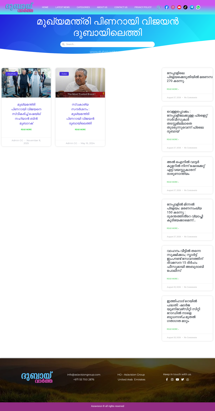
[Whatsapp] (187, 379)
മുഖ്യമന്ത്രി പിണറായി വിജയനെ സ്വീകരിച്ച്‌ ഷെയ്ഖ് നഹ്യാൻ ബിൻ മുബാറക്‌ (26, 114)
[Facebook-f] (167, 379)
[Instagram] (172, 379)
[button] (158, 7)
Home (45, 7)
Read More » (173, 89)
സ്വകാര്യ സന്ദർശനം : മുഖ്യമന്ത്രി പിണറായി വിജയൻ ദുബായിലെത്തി (80, 114)
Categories (83, 7)
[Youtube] (177, 379)
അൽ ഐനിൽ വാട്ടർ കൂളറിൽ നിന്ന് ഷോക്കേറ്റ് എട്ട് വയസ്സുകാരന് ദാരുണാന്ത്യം (186, 168)
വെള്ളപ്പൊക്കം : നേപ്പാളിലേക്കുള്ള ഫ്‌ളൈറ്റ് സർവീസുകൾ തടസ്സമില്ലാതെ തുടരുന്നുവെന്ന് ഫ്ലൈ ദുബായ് (187, 121)
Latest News (63, 7)
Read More (26, 129)
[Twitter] (182, 379)
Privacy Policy (143, 7)
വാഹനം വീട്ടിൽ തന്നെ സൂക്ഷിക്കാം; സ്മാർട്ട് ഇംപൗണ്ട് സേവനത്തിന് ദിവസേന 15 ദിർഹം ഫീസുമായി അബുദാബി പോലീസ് (185, 260)
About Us (102, 7)
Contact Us (120, 7)
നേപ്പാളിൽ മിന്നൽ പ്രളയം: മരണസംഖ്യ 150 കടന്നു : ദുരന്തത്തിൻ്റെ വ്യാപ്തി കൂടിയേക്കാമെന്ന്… (185, 212)
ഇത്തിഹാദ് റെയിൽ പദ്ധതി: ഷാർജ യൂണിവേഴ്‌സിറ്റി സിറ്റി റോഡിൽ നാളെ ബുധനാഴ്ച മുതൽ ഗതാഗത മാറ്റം (183, 311)
